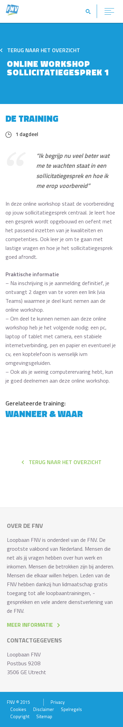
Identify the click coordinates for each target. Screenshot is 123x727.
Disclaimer (43, 709)
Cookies (18, 709)
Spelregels (71, 709)
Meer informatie (30, 625)
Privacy (58, 702)
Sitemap (44, 716)
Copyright (19, 716)
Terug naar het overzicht (43, 50)
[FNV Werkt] (12, 14)
